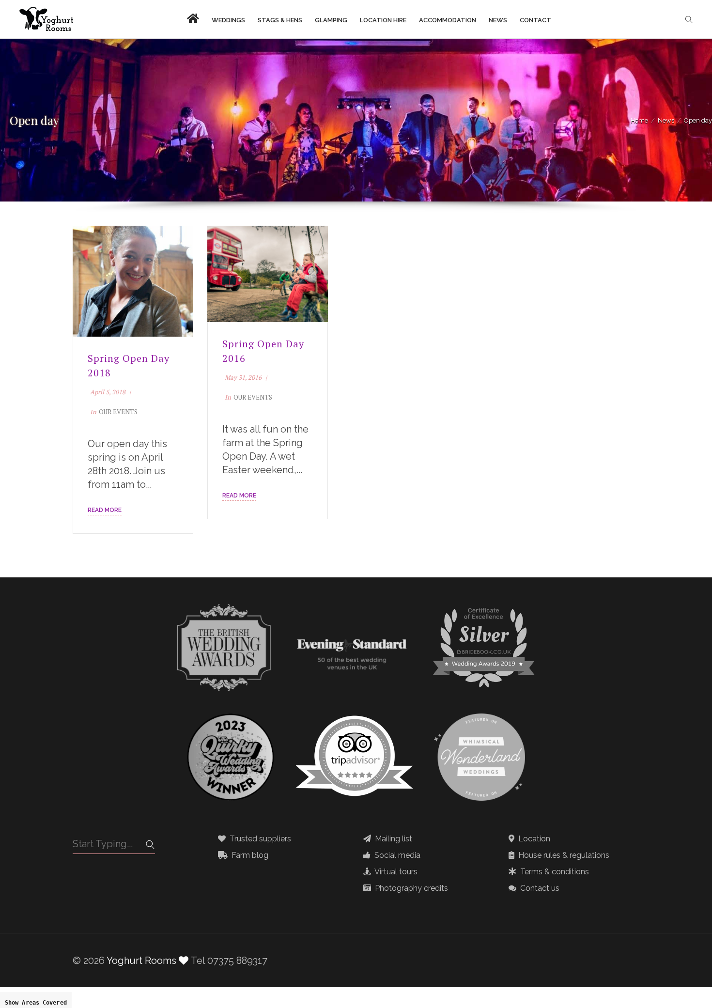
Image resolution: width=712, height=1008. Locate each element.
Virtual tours (395, 872)
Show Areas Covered (36, 1002)
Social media (396, 855)
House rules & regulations (562, 855)
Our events (118, 411)
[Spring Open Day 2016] (267, 274)
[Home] (46, 19)
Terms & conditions (553, 872)
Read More (105, 510)
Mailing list (392, 839)
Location (533, 839)
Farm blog (249, 855)
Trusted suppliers (259, 839)
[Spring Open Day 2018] (133, 281)
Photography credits (410, 888)
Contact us (538, 888)
